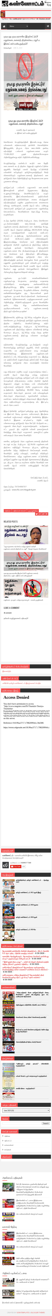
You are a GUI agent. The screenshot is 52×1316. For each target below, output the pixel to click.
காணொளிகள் (8, 1145)
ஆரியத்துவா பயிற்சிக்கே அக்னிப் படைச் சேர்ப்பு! (31, 1005)
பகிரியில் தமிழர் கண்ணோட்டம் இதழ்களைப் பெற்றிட (21, 683)
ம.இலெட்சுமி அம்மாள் (19, 511)
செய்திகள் (7, 1149)
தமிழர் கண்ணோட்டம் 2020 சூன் (26, 917)
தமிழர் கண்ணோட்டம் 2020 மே (26, 929)
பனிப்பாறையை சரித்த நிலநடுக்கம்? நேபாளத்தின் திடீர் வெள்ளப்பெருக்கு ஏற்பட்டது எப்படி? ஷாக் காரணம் (23, 976)
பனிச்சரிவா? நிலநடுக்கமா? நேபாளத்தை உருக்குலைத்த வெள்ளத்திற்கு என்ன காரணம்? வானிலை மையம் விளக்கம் (25, 968)
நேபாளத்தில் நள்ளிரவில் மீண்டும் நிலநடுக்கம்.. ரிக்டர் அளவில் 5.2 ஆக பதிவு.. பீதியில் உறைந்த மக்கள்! (25, 952)
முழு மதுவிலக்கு (33, 511)
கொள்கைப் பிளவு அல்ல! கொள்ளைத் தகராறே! (31, 1017)
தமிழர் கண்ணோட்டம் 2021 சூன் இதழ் (28, 892)
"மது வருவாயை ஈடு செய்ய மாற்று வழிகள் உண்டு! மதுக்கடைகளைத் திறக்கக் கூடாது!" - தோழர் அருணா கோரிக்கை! (25, 547)
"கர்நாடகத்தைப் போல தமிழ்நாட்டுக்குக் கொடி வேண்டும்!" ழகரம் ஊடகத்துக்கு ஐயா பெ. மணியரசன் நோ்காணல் (32, 995)
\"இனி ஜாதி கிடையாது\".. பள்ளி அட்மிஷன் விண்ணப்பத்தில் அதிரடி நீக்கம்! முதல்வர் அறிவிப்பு (25, 962)
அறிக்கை (8, 511)
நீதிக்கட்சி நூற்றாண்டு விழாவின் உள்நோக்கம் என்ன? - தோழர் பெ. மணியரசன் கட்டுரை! (32, 1292)
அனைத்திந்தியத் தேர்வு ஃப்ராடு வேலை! (28, 1042)
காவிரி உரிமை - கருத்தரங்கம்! (25, 1088)
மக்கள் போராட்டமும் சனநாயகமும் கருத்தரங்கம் (31, 1076)
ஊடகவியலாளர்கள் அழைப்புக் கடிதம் (29, 1213)
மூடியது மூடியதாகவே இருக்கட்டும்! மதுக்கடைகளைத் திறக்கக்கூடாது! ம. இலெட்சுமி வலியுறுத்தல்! (21, 574)
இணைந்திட (7, 671)
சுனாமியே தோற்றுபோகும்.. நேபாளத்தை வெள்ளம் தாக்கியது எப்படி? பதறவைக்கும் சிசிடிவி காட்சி (25, 957)
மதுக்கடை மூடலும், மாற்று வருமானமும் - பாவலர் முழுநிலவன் (23, 600)
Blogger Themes (38, 1312)
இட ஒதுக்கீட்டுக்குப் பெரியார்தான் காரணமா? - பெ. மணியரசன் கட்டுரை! (33, 1280)
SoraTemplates (23, 1312)
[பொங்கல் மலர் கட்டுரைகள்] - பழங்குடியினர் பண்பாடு (21, 1302)
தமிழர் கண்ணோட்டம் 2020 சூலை (27, 905)
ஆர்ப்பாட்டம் (7, 1140)
